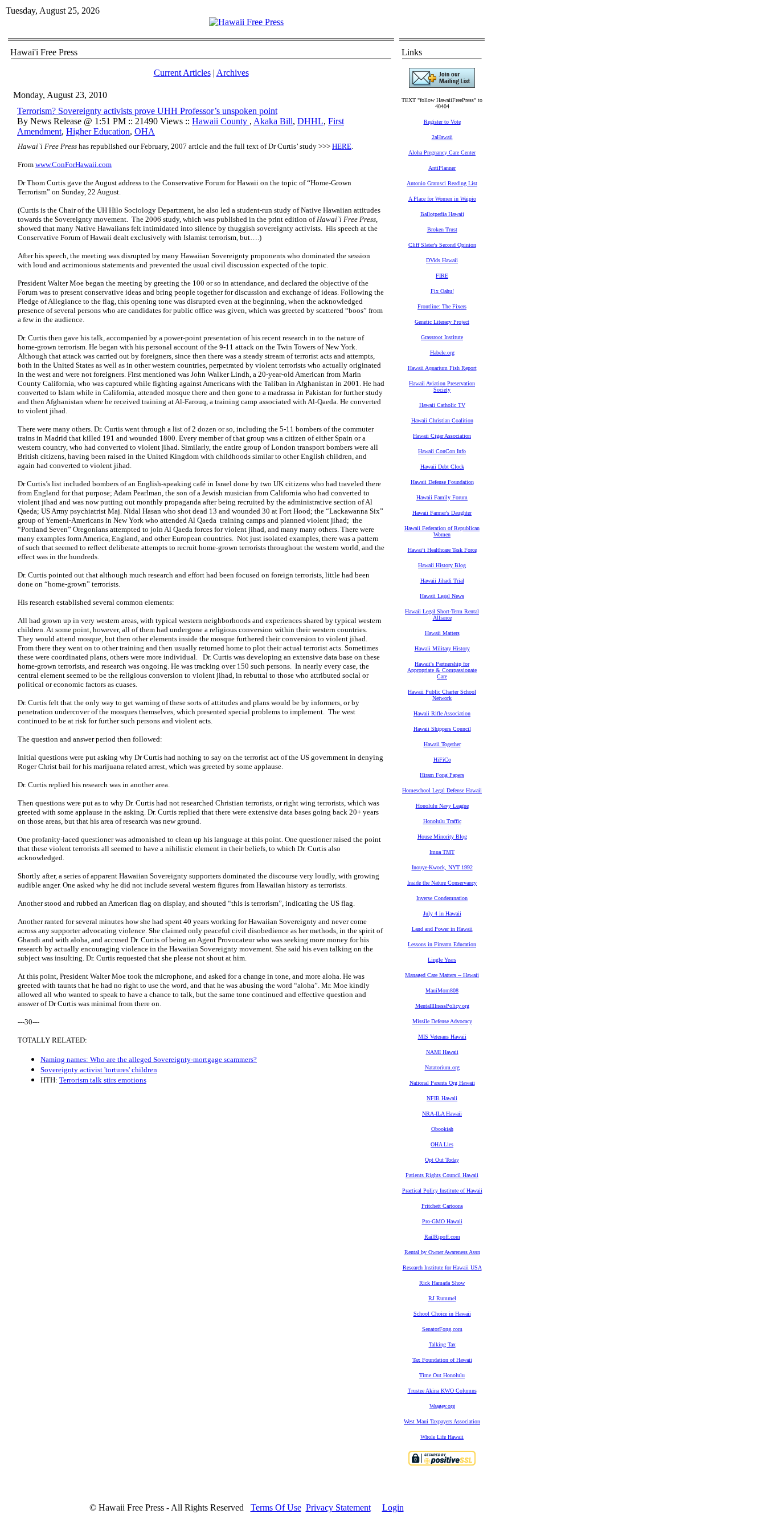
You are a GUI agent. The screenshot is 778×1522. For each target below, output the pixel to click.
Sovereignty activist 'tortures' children (98, 1069)
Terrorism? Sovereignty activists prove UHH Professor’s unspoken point (147, 111)
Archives (232, 73)
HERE (341, 146)
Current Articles (182, 73)
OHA (144, 131)
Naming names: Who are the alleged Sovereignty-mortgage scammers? (148, 1059)
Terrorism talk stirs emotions (102, 1080)
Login (393, 1507)
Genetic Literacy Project (442, 322)
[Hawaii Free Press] (246, 22)
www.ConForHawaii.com (73, 164)
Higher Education (98, 131)
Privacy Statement (338, 1507)
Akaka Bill (273, 121)
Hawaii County (220, 121)
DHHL (310, 121)
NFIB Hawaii (442, 1098)
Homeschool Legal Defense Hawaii (442, 790)
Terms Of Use (276, 1507)
